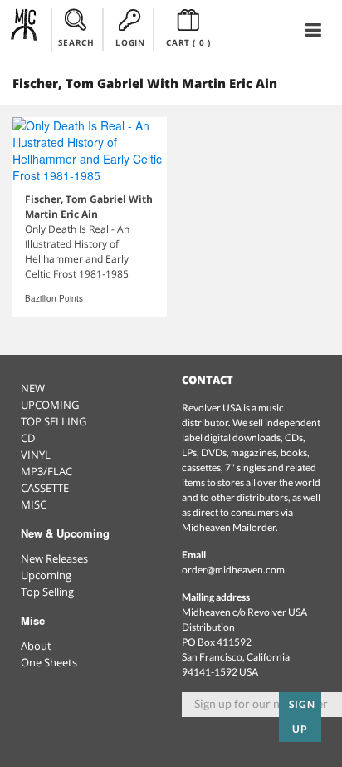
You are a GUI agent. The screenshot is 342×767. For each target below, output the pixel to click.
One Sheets (49, 662)
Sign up (302, 716)
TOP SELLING (53, 421)
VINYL (36, 454)
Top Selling (47, 591)
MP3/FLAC (46, 471)
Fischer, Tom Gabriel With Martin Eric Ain (89, 206)
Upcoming (46, 575)
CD (28, 437)
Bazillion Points (54, 298)
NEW (33, 388)
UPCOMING (50, 404)
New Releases (54, 558)
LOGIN (129, 42)
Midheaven (24, 29)
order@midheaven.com (233, 569)
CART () (188, 42)
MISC (33, 504)
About (36, 645)
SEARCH (76, 42)
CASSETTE (45, 487)
